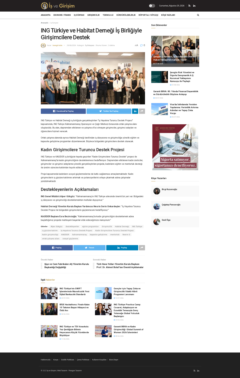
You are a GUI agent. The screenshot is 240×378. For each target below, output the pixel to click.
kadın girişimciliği (50, 235)
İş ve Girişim (51, 371)
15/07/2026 (119, 298)
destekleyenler (72, 227)
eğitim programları (90, 227)
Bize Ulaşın (113, 360)
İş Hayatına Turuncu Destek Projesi (76, 231)
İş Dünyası (79, 15)
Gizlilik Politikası (67, 360)
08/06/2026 (119, 336)
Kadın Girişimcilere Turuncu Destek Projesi (114, 231)
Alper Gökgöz (56, 227)
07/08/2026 (175, 85)
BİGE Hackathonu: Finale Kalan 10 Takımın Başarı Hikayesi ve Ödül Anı (75, 307)
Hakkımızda (45, 360)
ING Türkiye (137, 227)
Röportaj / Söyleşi (148, 15)
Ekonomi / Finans (62, 15)
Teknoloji (108, 15)
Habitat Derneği (122, 227)
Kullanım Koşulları (99, 360)
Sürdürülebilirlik (126, 15)
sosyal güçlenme (70, 239)
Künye (55, 360)
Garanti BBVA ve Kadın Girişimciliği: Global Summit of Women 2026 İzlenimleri (128, 329)
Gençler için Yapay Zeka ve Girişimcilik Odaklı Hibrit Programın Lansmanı (127, 291)
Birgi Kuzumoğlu (169, 189)
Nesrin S (126, 235)
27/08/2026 (159, 64)
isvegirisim (57, 45)
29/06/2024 (71, 45)
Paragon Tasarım (75, 371)
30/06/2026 (65, 314)
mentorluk (114, 235)
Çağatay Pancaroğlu (171, 205)
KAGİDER (65, 235)
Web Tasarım (62, 371)
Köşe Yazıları (168, 15)
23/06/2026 (119, 320)
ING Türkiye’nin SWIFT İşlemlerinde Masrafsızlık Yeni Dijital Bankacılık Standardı (74, 291)
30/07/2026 (159, 98)
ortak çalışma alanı (50, 239)
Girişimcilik (93, 15)
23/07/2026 (65, 298)
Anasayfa (45, 15)
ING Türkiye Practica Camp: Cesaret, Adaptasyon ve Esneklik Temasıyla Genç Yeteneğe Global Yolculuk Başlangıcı (127, 310)
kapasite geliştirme (98, 235)
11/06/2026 (65, 339)
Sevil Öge (166, 220)
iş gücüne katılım (50, 231)
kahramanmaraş (79, 235)
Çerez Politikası (83, 360)
